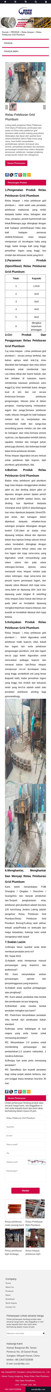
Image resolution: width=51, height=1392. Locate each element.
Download (10, 1299)
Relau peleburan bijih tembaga (13, 1252)
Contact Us (10, 1307)
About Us (10, 1287)
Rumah (5, 32)
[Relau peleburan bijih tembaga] (14, 1238)
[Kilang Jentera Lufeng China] (25, 9)
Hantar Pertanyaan (16, 163)
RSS (30, 1385)
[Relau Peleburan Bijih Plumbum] (35, 1209)
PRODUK (15, 32)
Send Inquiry (11, 1303)
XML (34, 1385)
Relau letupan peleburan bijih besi (33, 1254)
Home (8, 1283)
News (8, 1295)
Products (9, 1291)
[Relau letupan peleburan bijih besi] (35, 1238)
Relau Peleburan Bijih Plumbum (34, 1223)
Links (17, 1385)
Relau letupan (28, 32)
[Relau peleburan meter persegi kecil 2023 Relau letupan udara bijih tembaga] (14, 1209)
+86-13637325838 (13, 1389)
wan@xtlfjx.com (21, 1363)
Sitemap (24, 1385)
